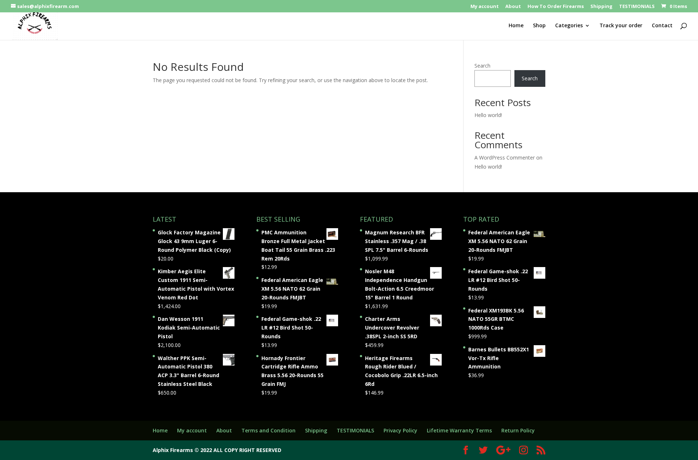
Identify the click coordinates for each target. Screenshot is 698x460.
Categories (569, 26)
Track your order (620, 26)
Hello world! (488, 115)
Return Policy (518, 430)
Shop (539, 26)
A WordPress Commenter (504, 157)
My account (484, 6)
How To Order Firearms (555, 6)
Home (516, 26)
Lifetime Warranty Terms (459, 430)
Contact (662, 26)
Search (482, 65)
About (513, 6)
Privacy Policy (400, 430)
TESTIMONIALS (637, 6)
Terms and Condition (268, 430)
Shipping (601, 6)
